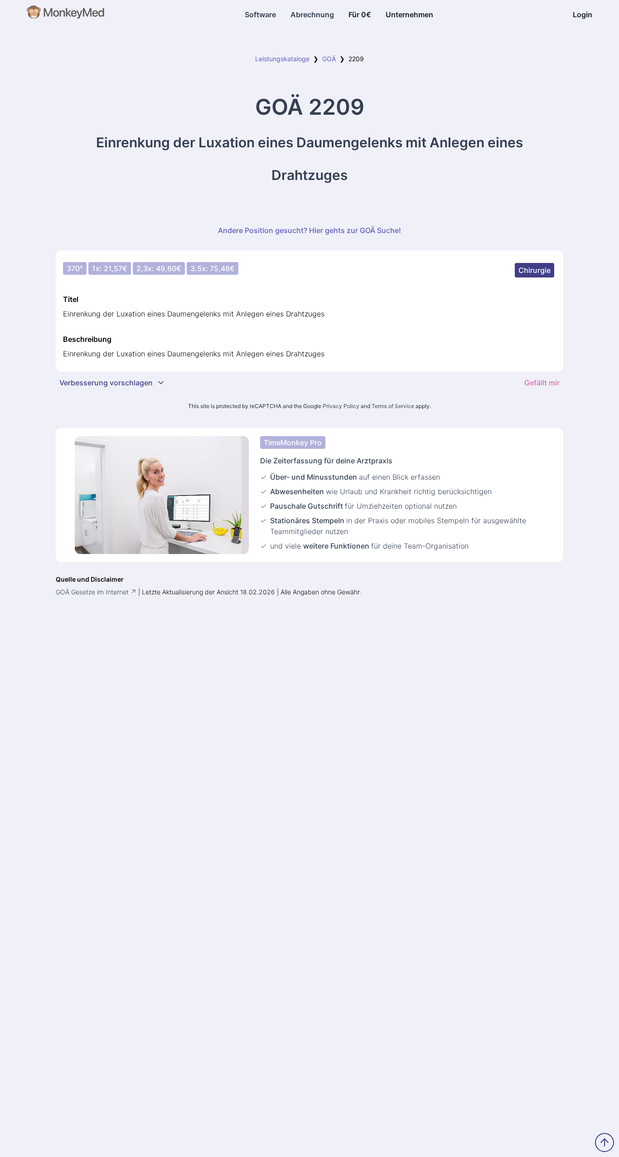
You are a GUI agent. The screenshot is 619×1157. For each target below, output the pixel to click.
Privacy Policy (341, 406)
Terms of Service (393, 406)
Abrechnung (312, 14)
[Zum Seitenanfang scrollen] (604, 1142)
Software (260, 14)
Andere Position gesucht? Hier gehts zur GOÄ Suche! (309, 230)
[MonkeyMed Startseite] (66, 14)
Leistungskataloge (282, 59)
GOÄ (329, 59)
